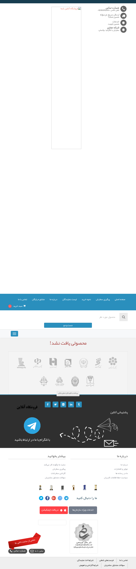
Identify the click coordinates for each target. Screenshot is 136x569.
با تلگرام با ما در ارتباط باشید (32, 439)
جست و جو (68, 325)
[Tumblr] (79, 404)
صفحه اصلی (120, 299)
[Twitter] (55, 404)
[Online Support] (32, 425)
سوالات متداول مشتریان (114, 565)
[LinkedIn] (71, 404)
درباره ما (53, 299)
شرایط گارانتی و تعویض (88, 565)
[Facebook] (48, 404)
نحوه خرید (86, 299)
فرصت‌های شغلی (106, 560)
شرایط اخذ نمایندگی (85, 560)
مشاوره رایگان (38, 299)
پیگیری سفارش (103, 299)
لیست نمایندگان (69, 299)
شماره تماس (20, 551)
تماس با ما (22, 299)
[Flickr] (63, 404)
